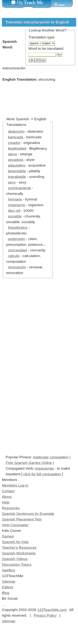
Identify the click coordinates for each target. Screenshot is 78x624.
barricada (15, 137)
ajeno (12, 154)
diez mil (14, 211)
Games (8, 536)
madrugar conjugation (51, 457)
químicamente (19, 188)
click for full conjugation (42, 474)
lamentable (17, 171)
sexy (12, 182)
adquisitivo (16, 165)
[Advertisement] (39, 334)
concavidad (17, 250)
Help (5, 502)
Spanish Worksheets (19, 553)
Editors (7, 587)
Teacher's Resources (19, 548)
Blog (5, 593)
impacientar (44, 468)
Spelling (8, 570)
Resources (11, 508)
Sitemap (8, 581)
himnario (15, 199)
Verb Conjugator (15, 525)
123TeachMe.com (52, 610)
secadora (15, 160)
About (7, 497)
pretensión (16, 239)
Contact (8, 491)
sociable (15, 216)
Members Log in (15, 485)
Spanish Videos (15, 559)
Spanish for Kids (15, 542)
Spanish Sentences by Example (28, 514)
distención (16, 131)
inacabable (17, 177)
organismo (16, 205)
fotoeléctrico (18, 228)
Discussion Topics (16, 565)
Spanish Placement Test (21, 519)
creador (14, 143)
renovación (17, 267)
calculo (14, 256)
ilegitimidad (17, 148)
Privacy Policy (45, 615)
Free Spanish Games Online (29, 463)
